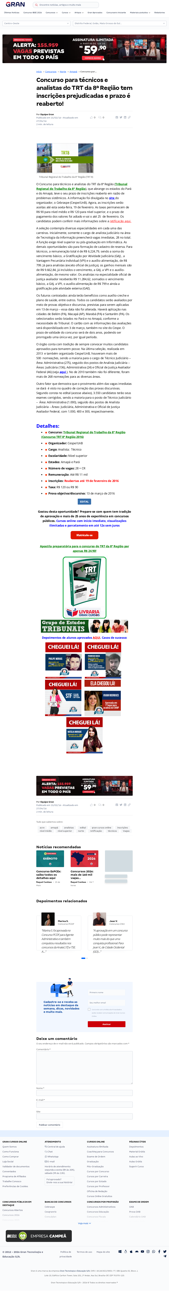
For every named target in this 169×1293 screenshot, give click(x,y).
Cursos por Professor (98, 1186)
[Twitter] (165, 1252)
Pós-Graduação (95, 1166)
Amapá (73, 71)
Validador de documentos (16, 1166)
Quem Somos (9, 1146)
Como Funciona (10, 1151)
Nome (40, 1088)
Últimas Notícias (11, 13)
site (112, 198)
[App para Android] (136, 1252)
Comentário (43, 1049)
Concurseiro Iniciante (116, 13)
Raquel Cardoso (44, 882)
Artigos (78, 13)
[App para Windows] (120, 1252)
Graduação (93, 1161)
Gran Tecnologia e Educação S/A (75, 1271)
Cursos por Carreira (97, 1176)
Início (39, 71)
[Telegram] (165, 1256)
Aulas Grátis (135, 1161)
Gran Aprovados (95, 13)
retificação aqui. (120, 221)
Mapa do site (103, 1252)
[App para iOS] (131, 1252)
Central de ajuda (56, 1146)
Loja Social (7, 1161)
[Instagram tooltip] (148, 1252)
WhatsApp (52, 1156)
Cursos (65, 13)
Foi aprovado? (59, 1181)
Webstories (159, 13)
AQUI (96, 638)
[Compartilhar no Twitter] (120, 117)
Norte (63, 71)
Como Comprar (10, 1156)
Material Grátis (137, 1151)
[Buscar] (36, 5)
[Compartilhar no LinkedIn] (124, 117)
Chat (50, 1151)
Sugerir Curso (136, 1166)
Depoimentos (136, 1146)
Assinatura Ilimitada (97, 1146)
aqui (63, 372)
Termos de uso (84, 1252)
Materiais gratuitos (139, 13)
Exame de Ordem (96, 1156)
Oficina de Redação (97, 1191)
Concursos (50, 13)
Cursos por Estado (96, 1181)
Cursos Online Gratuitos (99, 1196)
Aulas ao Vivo (136, 1156)
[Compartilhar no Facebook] (116, 117)
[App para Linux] (125, 1252)
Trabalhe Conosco (11, 1181)
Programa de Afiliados (14, 1176)
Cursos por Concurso (98, 1171)
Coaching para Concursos (100, 1151)
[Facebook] (159, 1252)
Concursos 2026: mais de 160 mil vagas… (82, 875)
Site (38, 1111)
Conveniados (9, 1171)
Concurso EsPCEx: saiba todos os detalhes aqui (48, 875)
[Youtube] (142, 1252)
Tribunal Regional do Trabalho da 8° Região (94, 432)
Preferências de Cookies (15, 1186)
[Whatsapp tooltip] (153, 1252)
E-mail (40, 1100)
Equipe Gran (47, 114)
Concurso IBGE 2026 (32, 13)
